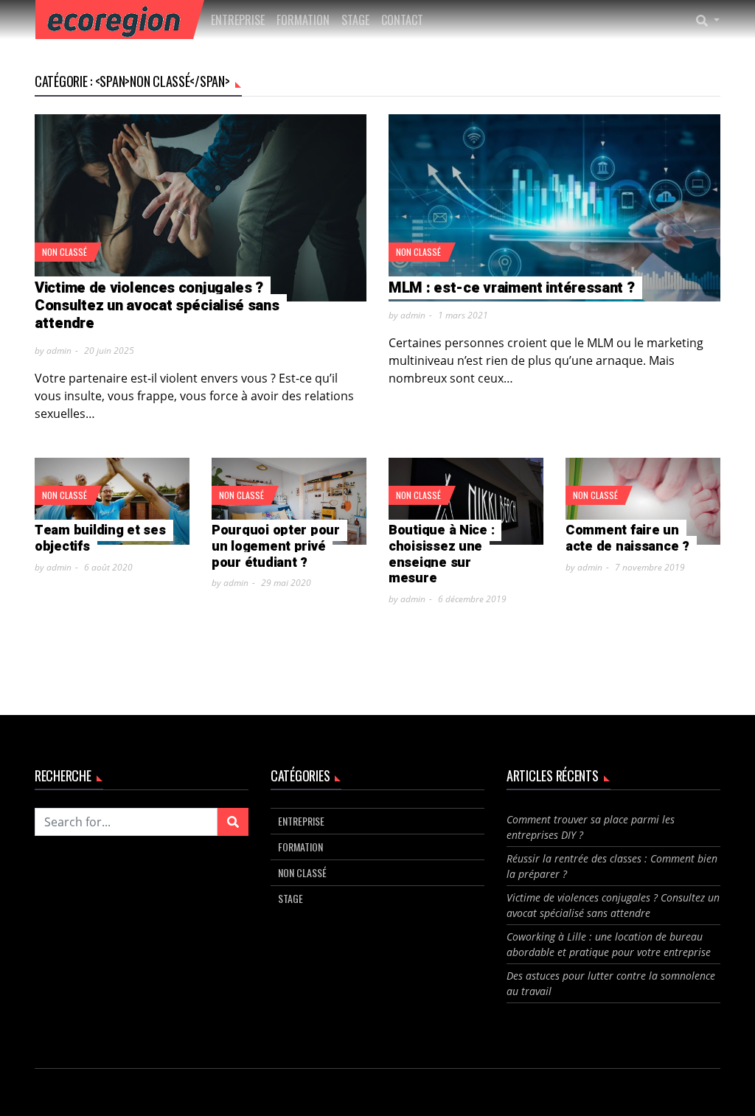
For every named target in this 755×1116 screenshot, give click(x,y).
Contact (402, 20)
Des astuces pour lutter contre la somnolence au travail (611, 983)
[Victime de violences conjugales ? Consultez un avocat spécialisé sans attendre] (200, 207)
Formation (303, 20)
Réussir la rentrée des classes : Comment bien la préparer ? (612, 866)
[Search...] (712, 20)
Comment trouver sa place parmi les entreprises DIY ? (591, 827)
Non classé (64, 251)
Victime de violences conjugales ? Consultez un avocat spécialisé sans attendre (613, 905)
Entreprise (238, 20)
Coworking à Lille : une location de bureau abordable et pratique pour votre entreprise (609, 944)
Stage (355, 20)
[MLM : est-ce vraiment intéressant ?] (554, 207)
